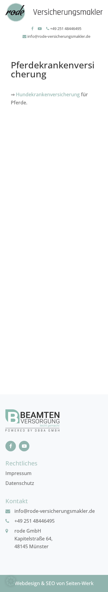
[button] (11, 581)
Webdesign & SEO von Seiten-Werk (54, 583)
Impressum (18, 473)
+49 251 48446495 (65, 28)
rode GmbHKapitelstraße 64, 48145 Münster (33, 539)
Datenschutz (19, 483)
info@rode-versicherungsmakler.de (58, 36)
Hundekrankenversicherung (48, 94)
